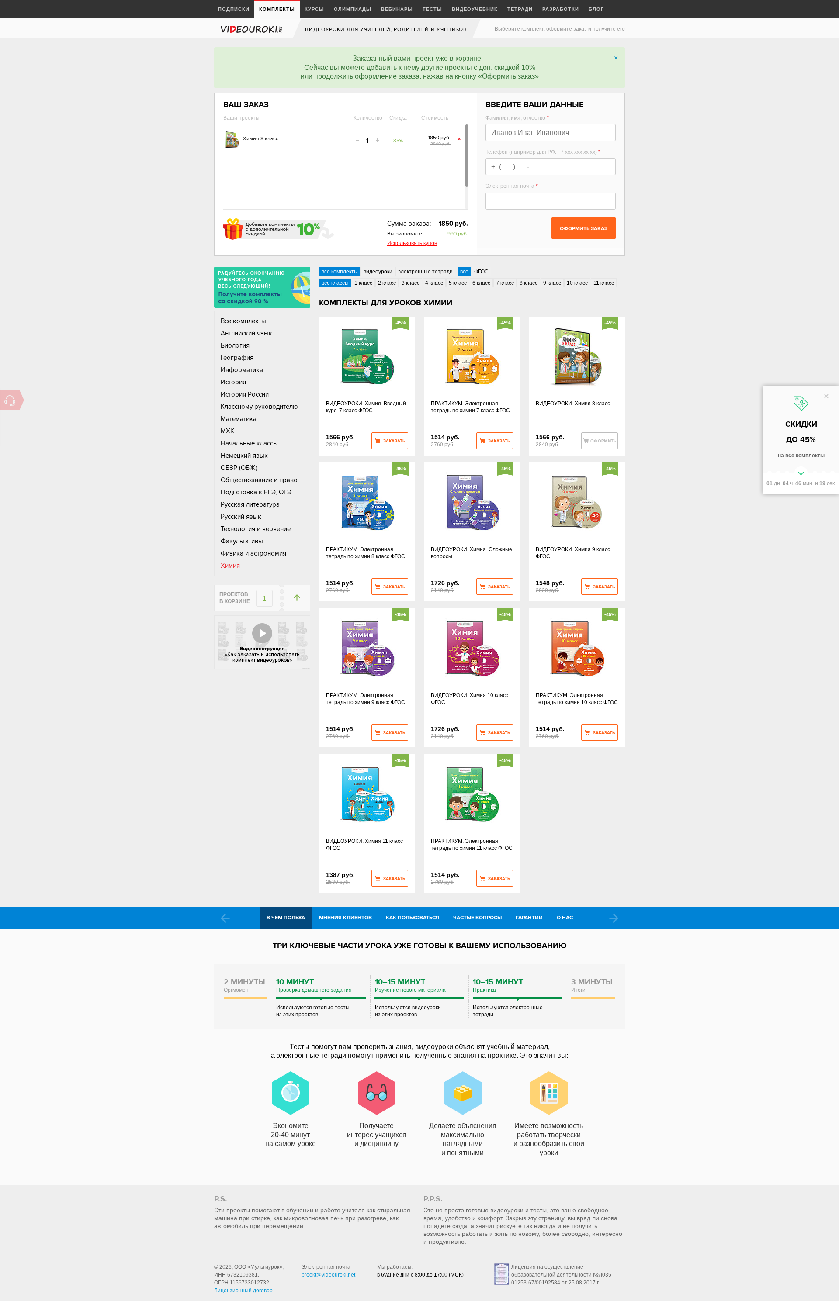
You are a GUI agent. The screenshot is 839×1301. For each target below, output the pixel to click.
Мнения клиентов (345, 917)
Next (613, 918)
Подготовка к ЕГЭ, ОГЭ (256, 492)
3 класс (411, 283)
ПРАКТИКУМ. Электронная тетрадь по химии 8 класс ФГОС (365, 552)
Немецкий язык (244, 455)
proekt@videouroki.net (328, 1275)
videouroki (252, 29)
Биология (235, 345)
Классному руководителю (259, 407)
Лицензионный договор (243, 1290)
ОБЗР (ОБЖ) (239, 468)
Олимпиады (352, 9)
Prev (225, 918)
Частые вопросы (477, 917)
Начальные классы (249, 443)
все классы (335, 283)
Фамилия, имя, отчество (517, 118)
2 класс (387, 283)
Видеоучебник (475, 9)
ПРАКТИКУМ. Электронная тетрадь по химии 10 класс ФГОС (577, 698)
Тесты (432, 9)
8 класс (528, 283)
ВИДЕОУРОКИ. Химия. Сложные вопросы (471, 552)
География (237, 358)
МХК (227, 431)
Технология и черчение (256, 529)
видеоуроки (378, 272)
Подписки (234, 9)
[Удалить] (459, 139)
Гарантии (529, 917)
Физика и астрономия (253, 553)
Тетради (520, 9)
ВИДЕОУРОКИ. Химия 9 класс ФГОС (573, 552)
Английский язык (246, 333)
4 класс (434, 283)
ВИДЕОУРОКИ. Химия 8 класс (573, 403)
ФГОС (481, 272)
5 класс (458, 283)
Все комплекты (243, 321)
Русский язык (241, 517)
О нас (565, 917)
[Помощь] (10, 400)
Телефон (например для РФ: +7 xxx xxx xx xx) (542, 152)
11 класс (603, 283)
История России (245, 394)
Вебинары (397, 9)
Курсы (314, 9)
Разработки (560, 9)
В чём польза (286, 917)
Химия (230, 565)
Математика (239, 419)
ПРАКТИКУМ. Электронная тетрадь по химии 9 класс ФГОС (365, 698)
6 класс (481, 283)
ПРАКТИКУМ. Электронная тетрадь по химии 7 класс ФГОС (470, 407)
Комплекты (277, 9)
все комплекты (340, 272)
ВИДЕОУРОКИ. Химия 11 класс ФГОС (364, 844)
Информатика (242, 370)
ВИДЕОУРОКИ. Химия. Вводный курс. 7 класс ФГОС (366, 407)
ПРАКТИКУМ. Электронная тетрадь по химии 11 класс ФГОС (472, 844)
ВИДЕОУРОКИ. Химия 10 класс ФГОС (469, 698)
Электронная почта (511, 186)
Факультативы (242, 541)
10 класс (577, 283)
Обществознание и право (259, 480)
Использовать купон (412, 243)
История (233, 382)
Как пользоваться (412, 917)
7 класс (505, 283)
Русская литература (250, 504)
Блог (596, 9)
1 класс (363, 283)
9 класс (552, 283)
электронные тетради (425, 272)
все (464, 272)
